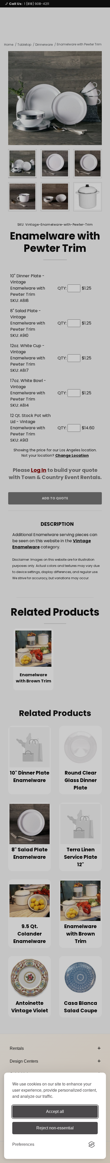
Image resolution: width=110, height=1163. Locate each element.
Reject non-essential (55, 1128)
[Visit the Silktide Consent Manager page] (91, 1144)
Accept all (55, 1111)
